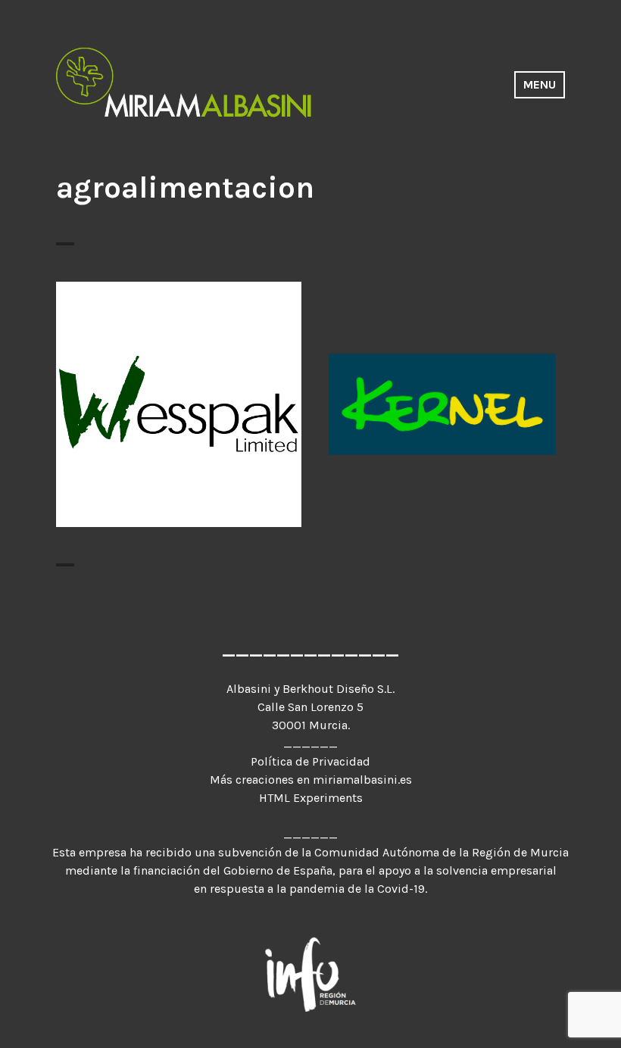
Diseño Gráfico (178, 417)
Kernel (443, 388)
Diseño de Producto (388, 410)
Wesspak (179, 395)
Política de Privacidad (310, 761)
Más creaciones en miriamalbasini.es (311, 779)
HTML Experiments (311, 798)
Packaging (442, 424)
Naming (521, 410)
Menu (539, 84)
